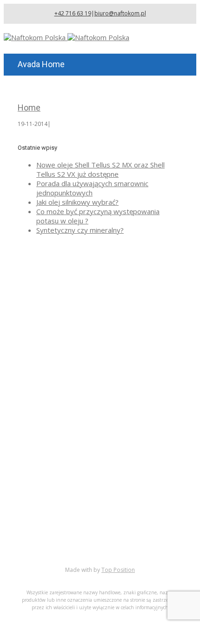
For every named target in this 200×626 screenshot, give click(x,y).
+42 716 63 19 (72, 13)
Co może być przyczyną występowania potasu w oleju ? (98, 216)
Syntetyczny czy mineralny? (80, 230)
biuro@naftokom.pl (120, 13)
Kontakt (48, 548)
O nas (45, 511)
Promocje (51, 539)
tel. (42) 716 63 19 (87, 405)
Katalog (48, 520)
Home (29, 107)
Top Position (118, 570)
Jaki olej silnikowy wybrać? (77, 202)
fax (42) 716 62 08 (88, 418)
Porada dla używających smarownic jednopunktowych (92, 188)
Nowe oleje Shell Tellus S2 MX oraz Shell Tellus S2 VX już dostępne (100, 169)
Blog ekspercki (59, 530)
